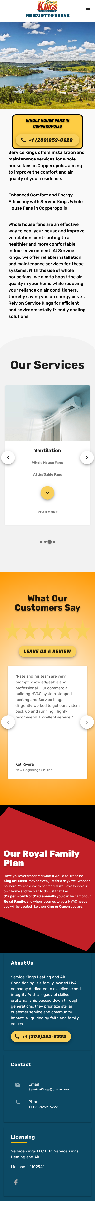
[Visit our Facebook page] (16, 1182)
